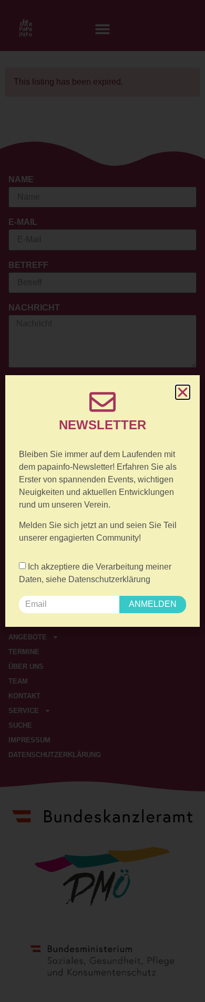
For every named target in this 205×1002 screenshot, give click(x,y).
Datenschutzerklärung (109, 579)
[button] (182, 392)
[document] (102, 501)
